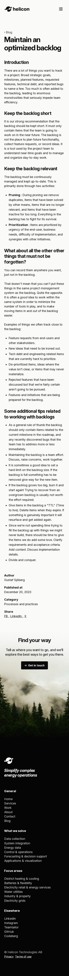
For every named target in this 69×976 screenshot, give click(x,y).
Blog (7, 821)
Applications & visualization (23, 860)
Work (8, 807)
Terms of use (23, 956)
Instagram (11, 923)
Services (10, 803)
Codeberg (11, 936)
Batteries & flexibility (18, 883)
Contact (9, 816)
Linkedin (10, 918)
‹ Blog (8, 32)
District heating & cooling (21, 878)
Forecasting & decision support (25, 856)
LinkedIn (16, 616)
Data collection (14, 838)
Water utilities (13, 891)
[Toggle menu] (61, 9)
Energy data (12, 847)
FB (6, 616)
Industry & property (17, 896)
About (8, 812)
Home (8, 799)
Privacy (9, 956)
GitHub (9, 931)
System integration (17, 843)
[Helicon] (17, 9)
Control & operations (18, 852)
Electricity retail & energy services (27, 887)
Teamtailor (11, 927)
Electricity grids (14, 900)
